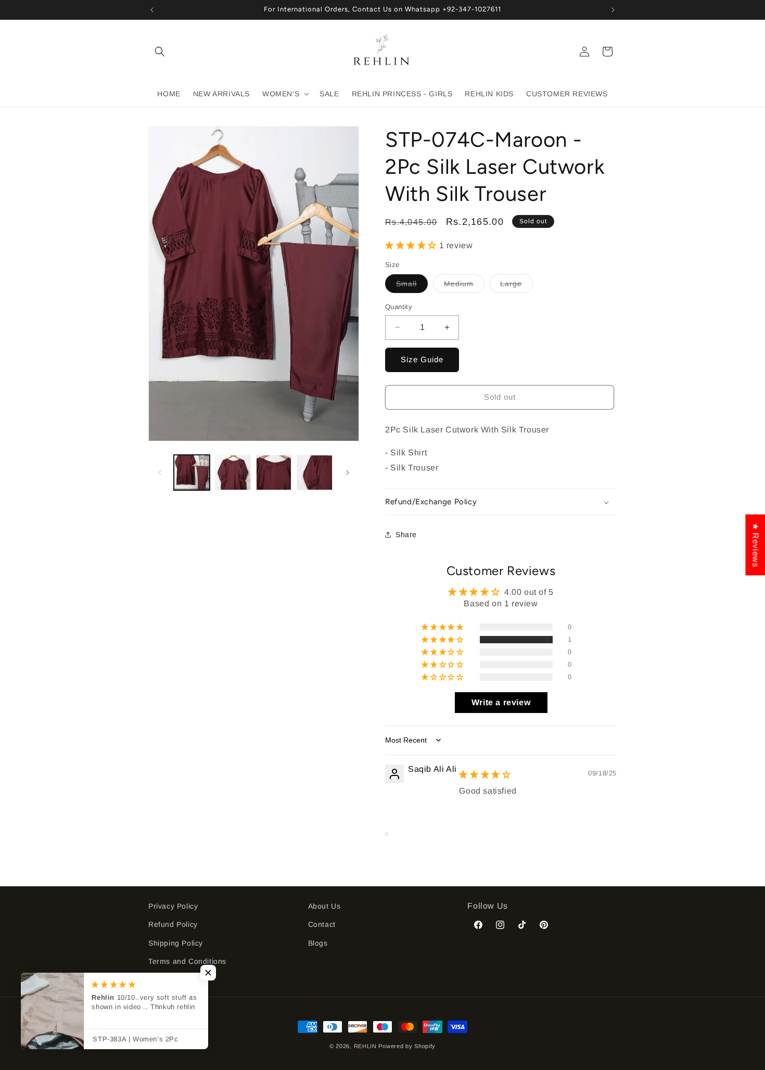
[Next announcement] (613, 10)
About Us (324, 906)
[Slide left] (159, 472)
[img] (485, 774)
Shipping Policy (175, 943)
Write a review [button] (500, 702)
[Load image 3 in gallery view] (274, 473)
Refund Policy (173, 924)
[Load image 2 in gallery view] (233, 473)
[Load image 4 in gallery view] (315, 473)
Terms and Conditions (187, 961)
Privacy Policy (173, 906)
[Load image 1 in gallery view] (192, 473)
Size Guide (422, 359)
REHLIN (365, 1046)
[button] (159, 51)
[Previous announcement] (152, 10)
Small (412, 286)
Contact (322, 924)
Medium (464, 286)
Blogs (318, 943)
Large (516, 286)
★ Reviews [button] (755, 545)
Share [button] (406, 534)
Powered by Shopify (407, 1046)
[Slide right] (347, 472)
